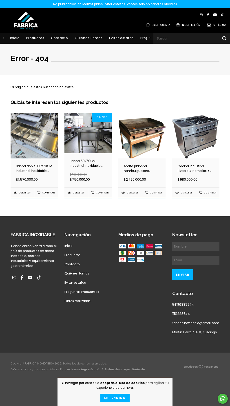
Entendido (115, 398)
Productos (35, 38)
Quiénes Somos (88, 38)
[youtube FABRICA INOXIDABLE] (215, 15)
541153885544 (183, 304)
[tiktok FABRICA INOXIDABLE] (222, 15)
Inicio (15, 38)
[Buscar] (224, 38)
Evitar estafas (121, 38)
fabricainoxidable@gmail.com (195, 323)
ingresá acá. (90, 369)
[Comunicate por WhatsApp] (223, 399)
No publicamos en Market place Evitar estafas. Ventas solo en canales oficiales (115, 4)
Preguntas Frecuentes (81, 292)
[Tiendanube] (201, 367)
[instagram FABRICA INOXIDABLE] (201, 15)
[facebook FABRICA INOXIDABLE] (208, 15)
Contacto (59, 38)
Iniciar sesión (190, 25)
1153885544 (181, 314)
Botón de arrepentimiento (125, 369)
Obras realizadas (77, 301)
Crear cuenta (160, 25)
